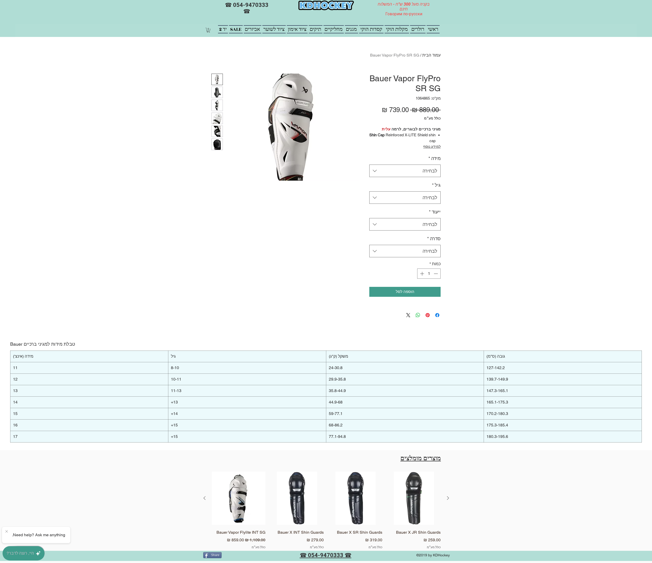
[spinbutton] (429, 273)
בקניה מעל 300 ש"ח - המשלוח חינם (404, 6)
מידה (434, 158)
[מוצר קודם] (448, 498)
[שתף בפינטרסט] (428, 315)
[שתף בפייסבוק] (437, 315)
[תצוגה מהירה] (414, 498)
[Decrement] (436, 273)
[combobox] (405, 171)
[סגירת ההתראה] (7, 531)
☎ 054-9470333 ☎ (246, 8)
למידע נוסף (432, 146)
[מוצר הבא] (204, 498)
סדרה (434, 238)
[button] (208, 30)
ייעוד (435, 212)
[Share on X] (408, 315)
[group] (326, 514)
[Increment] (421, 273)
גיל (436, 185)
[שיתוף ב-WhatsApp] (418, 315)
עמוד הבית (431, 55)
